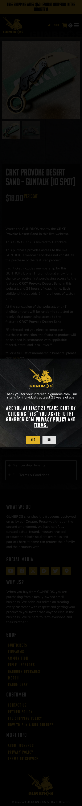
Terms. (41, 425)
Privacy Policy (51, 419)
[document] (41, 403)
